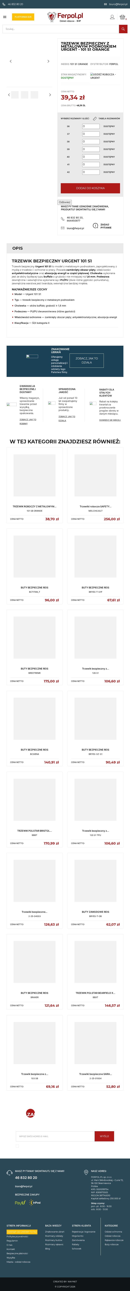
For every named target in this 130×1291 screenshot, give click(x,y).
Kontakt (11, 1249)
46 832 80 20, (75, 217)
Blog (47, 1248)
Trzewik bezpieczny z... (95, 668)
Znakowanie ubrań (54, 1231)
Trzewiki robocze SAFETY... (95, 506)
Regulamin (12, 1240)
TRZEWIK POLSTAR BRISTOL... (34, 830)
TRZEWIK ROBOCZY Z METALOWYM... (34, 506)
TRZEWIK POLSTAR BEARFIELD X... (95, 992)
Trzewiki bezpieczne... (34, 911)
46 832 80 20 (26, 1178)
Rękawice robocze (114, 1240)
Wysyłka (11, 1257)
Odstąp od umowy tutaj (22, 1232)
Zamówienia (78, 1240)
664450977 (73, 220)
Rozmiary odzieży (54, 1236)
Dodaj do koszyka (90, 188)
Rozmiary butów (53, 1240)
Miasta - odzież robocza (18, 1262)
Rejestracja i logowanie (83, 1231)
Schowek (76, 1248)
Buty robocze (111, 1244)
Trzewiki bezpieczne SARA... (95, 1074)
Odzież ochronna (113, 1231)
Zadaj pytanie (106, 226)
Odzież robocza (112, 1236)
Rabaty (75, 1244)
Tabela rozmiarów (109, 118)
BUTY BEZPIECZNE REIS (34, 587)
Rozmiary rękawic (54, 1244)
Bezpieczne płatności (17, 1253)
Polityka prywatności (17, 1236)
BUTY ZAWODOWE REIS (95, 911)
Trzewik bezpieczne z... (34, 1074)
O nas (9, 1245)
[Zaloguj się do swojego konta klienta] (112, 17)
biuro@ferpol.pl (75, 228)
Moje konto (77, 1236)
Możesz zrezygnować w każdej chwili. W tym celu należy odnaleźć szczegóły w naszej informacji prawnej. (65, 1147)
